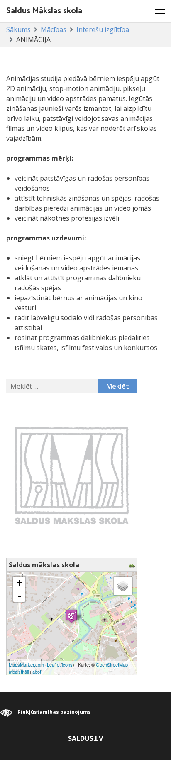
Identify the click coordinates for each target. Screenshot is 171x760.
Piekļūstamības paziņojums (54, 712)
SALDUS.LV (85, 738)
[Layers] (123, 586)
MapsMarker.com (26, 664)
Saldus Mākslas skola (44, 11)
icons (67, 664)
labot (36, 671)
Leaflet (54, 664)
